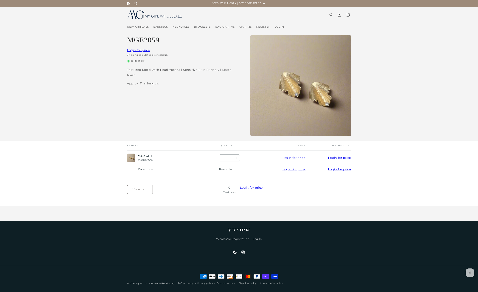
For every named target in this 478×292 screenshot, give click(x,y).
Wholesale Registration (232, 239)
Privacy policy (205, 283)
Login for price (138, 50)
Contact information (271, 283)
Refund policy (186, 283)
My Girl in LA (143, 283)
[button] (331, 15)
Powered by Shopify (162, 283)
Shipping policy (248, 283)
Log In (257, 239)
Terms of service (226, 283)
